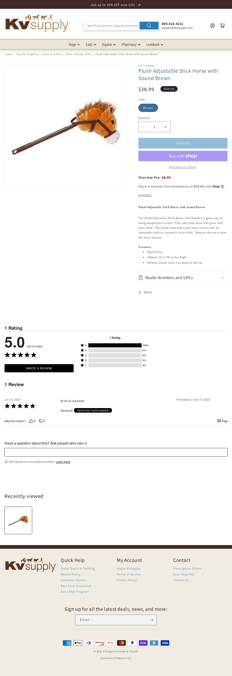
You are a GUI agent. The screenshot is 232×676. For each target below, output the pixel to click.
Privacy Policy (127, 580)
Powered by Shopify (126, 651)
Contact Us (181, 580)
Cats (89, 44)
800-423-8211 (172, 24)
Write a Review (39, 368)
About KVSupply (128, 568)
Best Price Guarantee (76, 586)
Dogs (72, 44)
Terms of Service (129, 574)
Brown (148, 108)
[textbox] (116, 452)
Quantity (144, 118)
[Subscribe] (152, 620)
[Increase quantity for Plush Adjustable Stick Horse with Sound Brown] (165, 127)
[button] (182, 278)
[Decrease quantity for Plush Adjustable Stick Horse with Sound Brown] (144, 127)
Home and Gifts (51, 54)
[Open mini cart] (222, 26)
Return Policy (70, 574)
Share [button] (148, 292)
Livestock (152, 44)
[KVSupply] (38, 23)
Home (8, 54)
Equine (107, 44)
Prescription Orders (187, 568)
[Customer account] (213, 26)
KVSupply (108, 651)
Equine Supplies (27, 54)
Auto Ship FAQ (183, 574)
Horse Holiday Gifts (78, 54)
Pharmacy (129, 44)
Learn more (63, 462)
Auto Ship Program (75, 591)
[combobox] (122, 25)
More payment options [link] (183, 166)
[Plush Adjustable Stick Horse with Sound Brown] (18, 520)
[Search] (149, 25)
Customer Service (73, 580)
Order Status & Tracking (78, 568)
